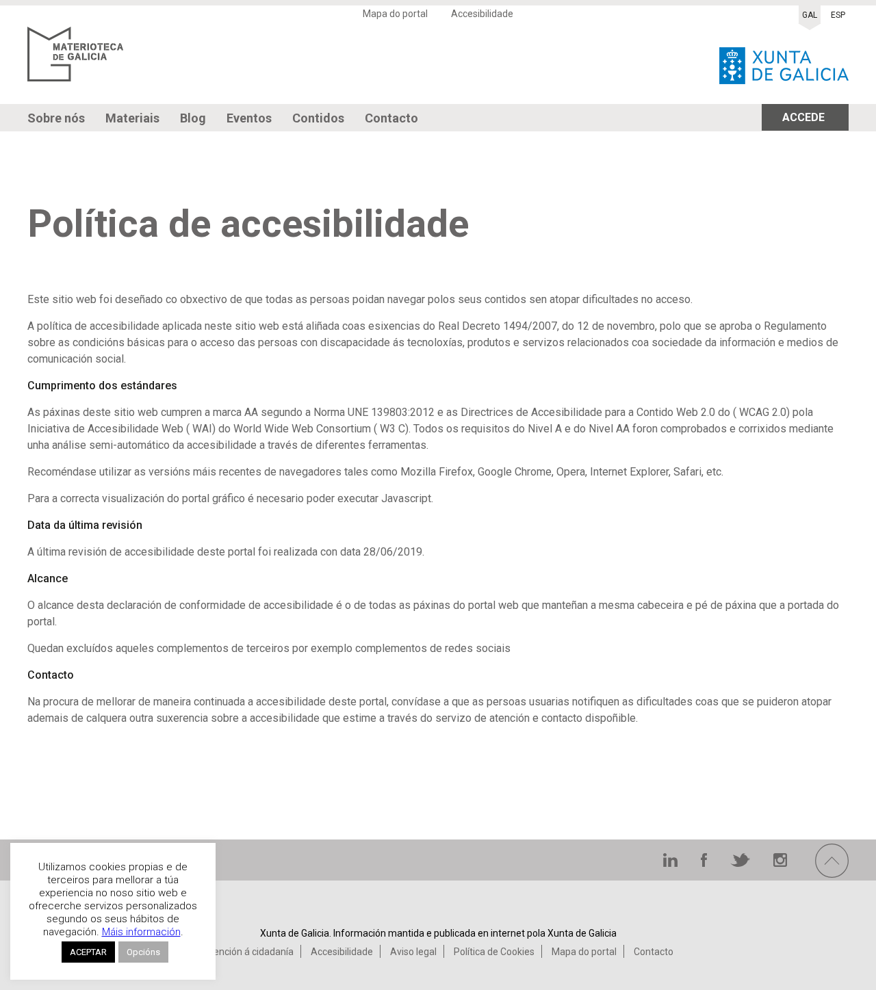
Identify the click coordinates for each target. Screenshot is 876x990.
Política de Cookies (494, 951)
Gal (809, 15)
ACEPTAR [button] (88, 952)
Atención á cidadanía (248, 951)
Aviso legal (413, 951)
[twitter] (741, 863)
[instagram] (780, 863)
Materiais (132, 118)
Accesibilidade (482, 13)
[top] (832, 874)
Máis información (141, 932)
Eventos (249, 118)
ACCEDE (803, 117)
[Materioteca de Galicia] (75, 62)
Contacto (391, 118)
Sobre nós (56, 118)
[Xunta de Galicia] (784, 62)
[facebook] (705, 863)
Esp (838, 15)
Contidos (318, 118)
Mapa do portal (395, 13)
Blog (193, 118)
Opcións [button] (143, 952)
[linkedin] (671, 863)
